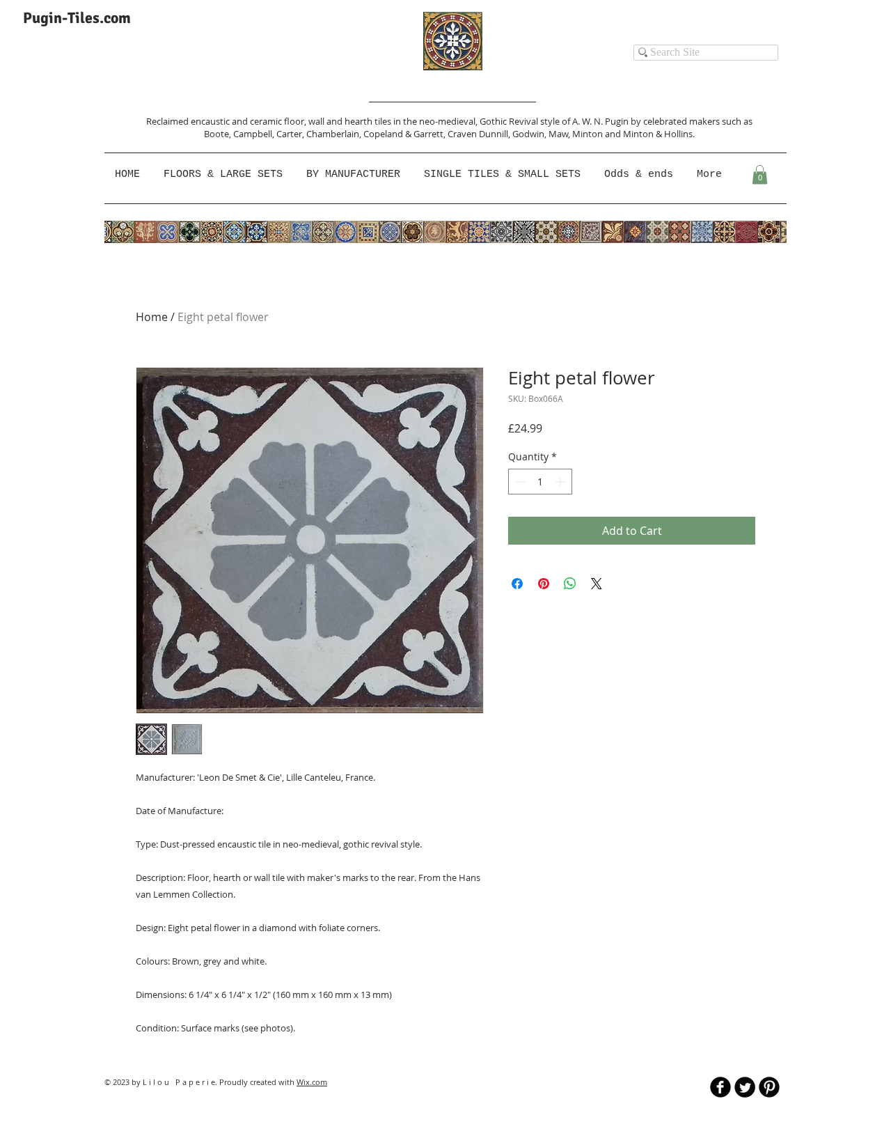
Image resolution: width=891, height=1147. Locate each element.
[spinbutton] (540, 481)
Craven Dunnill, (480, 133)
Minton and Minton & (618, 133)
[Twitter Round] (744, 1087)
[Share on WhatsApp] (570, 583)
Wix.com (312, 1082)
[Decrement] (519, 481)
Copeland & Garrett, (405, 133)
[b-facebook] (720, 1087)
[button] (354, 175)
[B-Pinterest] (769, 1087)
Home (152, 317)
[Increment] (561, 481)
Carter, (291, 133)
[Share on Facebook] (517, 583)
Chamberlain (332, 133)
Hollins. (679, 133)
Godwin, (530, 133)
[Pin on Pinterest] (543, 583)
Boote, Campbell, (240, 133)
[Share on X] (596, 583)
